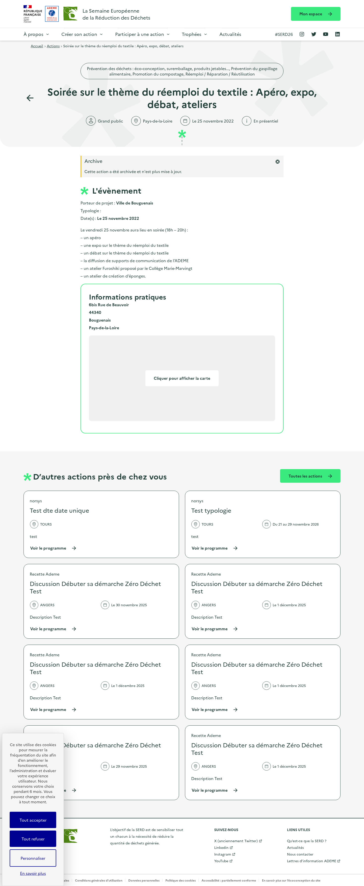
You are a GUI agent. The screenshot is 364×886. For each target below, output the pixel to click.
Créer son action (79, 34)
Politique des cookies (180, 880)
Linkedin (221, 847)
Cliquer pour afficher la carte (182, 378)
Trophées (191, 34)
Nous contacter (300, 854)
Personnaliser (33, 858)
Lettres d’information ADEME (311, 860)
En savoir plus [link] (33, 873)
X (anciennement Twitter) (236, 840)
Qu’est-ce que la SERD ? (306, 840)
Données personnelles (143, 880)
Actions (53, 45)
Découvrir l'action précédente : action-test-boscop (30, 98)
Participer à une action (139, 34)
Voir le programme (53, 548)
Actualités (230, 34)
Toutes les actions (305, 476)
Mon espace (311, 13)
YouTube (221, 860)
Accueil (37, 45)
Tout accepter (33, 820)
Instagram (222, 854)
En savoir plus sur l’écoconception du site (291, 880)
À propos (33, 34)
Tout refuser (33, 838)
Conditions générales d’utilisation (98, 880)
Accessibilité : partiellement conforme (229, 880)
